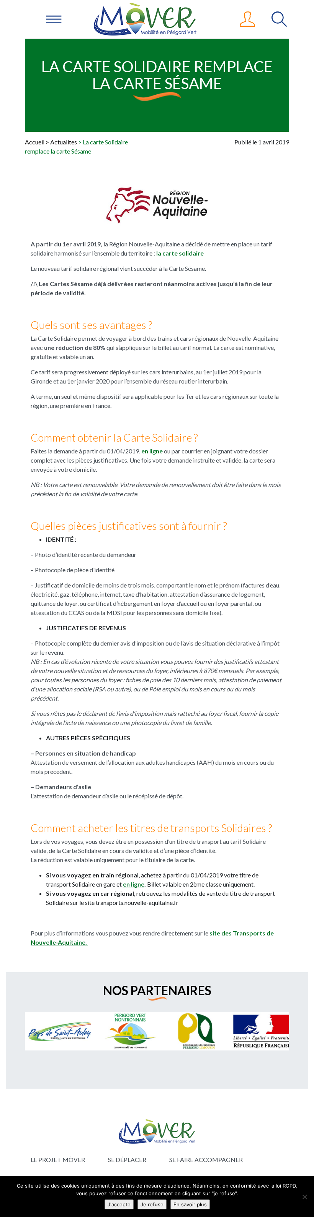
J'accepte (119, 1204)
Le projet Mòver (58, 1159)
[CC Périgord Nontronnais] (111, 1031)
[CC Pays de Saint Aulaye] (44, 1031)
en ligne (152, 451)
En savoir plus (190, 1204)
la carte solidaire (180, 253)
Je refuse (152, 1204)
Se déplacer (127, 1159)
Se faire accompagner (206, 1159)
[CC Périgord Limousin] (177, 1031)
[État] (243, 1031)
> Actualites (61, 142)
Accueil (34, 142)
